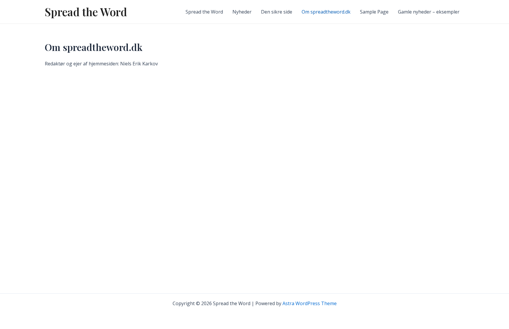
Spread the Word (86, 11)
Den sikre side (276, 12)
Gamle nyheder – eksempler (429, 12)
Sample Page (374, 12)
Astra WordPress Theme (309, 303)
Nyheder (242, 12)
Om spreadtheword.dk (326, 12)
